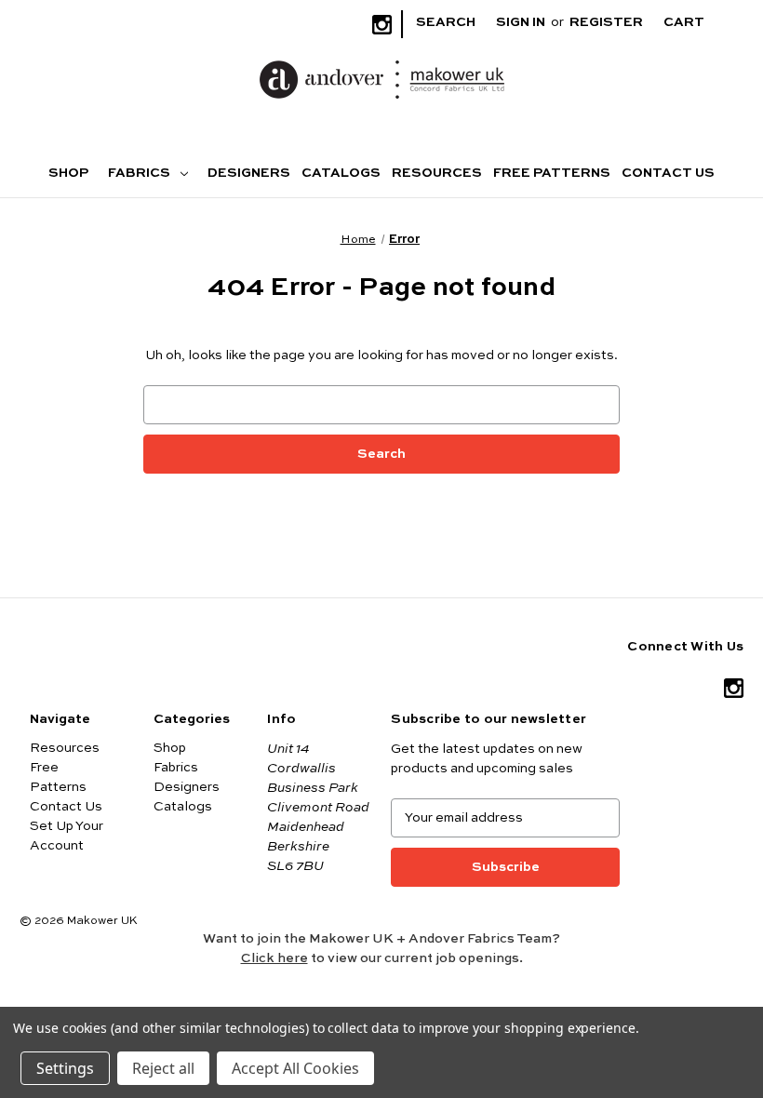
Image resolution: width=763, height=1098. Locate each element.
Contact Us (668, 173)
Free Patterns (551, 173)
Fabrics (140, 173)
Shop (68, 173)
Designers (248, 173)
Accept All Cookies (295, 1068)
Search (445, 22)
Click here (274, 958)
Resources (437, 173)
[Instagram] (382, 24)
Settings (65, 1068)
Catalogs (341, 173)
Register (606, 22)
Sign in (520, 22)
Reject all (163, 1068)
